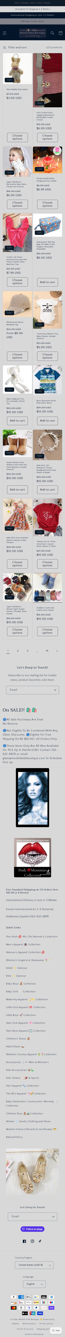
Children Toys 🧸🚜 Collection (24, 1113)
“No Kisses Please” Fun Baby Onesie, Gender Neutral (47, 336)
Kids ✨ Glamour (16, 976)
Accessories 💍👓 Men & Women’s (27, 1062)
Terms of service (25, 1329)
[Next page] (57, 651)
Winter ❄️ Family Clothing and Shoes (28, 1121)
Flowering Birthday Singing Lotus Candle (47, 179)
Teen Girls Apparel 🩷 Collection (25, 1023)
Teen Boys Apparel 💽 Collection (26, 1030)
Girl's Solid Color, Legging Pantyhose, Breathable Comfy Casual (46, 116)
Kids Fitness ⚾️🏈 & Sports (22, 1078)
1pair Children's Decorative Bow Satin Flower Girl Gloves (16, 184)
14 (47, 650)
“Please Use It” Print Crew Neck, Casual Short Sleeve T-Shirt (46, 544)
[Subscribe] (55, 690)
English (31, 1284)
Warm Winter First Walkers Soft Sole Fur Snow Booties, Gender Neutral (16, 466)
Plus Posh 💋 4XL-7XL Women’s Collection (31, 936)
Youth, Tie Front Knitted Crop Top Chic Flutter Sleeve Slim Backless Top (16, 260)
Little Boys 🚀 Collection (21, 1015)
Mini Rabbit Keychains (17, 89)
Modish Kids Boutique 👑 (31, 1319)
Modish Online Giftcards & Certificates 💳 (31, 1129)
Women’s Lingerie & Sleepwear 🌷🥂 (28, 960)
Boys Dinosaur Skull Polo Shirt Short (46, 402)
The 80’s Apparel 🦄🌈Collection (26, 1093)
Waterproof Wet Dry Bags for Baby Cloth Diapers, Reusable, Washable (46, 245)
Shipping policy (44, 1329)
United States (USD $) (31, 1265)
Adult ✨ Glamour (17, 968)
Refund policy (29, 1324)
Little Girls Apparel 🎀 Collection (26, 1007)
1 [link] (8, 650)
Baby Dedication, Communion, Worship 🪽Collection (32, 1103)
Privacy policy (46, 1324)
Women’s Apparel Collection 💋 (25, 952)
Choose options (17, 137)
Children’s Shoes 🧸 (18, 1038)
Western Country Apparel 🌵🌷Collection (31, 1054)
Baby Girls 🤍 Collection (21, 991)
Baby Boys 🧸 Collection (21, 983)
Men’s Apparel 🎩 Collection (23, 944)
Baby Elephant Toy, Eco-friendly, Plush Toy (15, 401)
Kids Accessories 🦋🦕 (20, 1070)
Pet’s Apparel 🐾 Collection (22, 1085)
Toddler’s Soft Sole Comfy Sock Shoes (45, 609)
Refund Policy (14, 1137)
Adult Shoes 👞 (15, 1046)
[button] (5, 33)
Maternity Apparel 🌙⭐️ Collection (27, 999)
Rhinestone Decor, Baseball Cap (15, 323)
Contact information (34, 1334)
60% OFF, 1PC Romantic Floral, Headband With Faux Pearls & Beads (46, 469)
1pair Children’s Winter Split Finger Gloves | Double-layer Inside (16, 610)
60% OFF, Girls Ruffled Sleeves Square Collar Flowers (17, 540)
